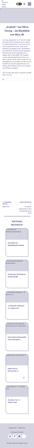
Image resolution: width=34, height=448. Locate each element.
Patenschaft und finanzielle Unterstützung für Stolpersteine (17, 338)
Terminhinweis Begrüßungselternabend (16, 244)
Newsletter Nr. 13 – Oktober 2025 (14, 401)
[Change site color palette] (19, 4)
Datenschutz (13, 428)
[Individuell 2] (24, 436)
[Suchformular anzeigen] (24, 4)
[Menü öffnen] (29, 4)
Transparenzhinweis (17, 432)
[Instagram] (10, 436)
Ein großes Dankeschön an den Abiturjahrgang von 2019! (25, 208)
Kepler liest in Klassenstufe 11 (13, 370)
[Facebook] (15, 436)
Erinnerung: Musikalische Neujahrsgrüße (17, 275)
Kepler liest (7, 204)
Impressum (21, 428)
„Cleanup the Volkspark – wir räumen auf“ (16, 307)
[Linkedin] (19, 436)
